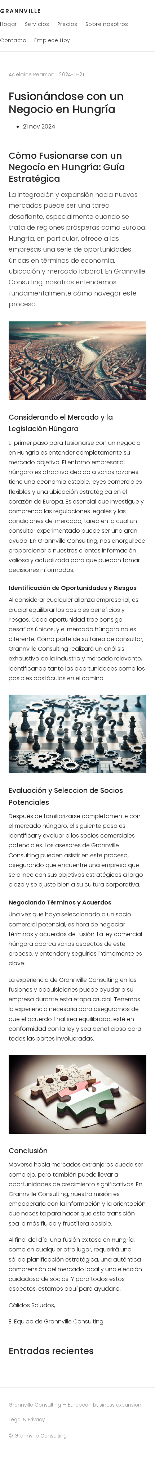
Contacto (13, 40)
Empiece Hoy (52, 40)
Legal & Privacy (27, 1419)
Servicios (37, 24)
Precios (67, 24)
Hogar (8, 24)
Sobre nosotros (106, 24)
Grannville (20, 11)
